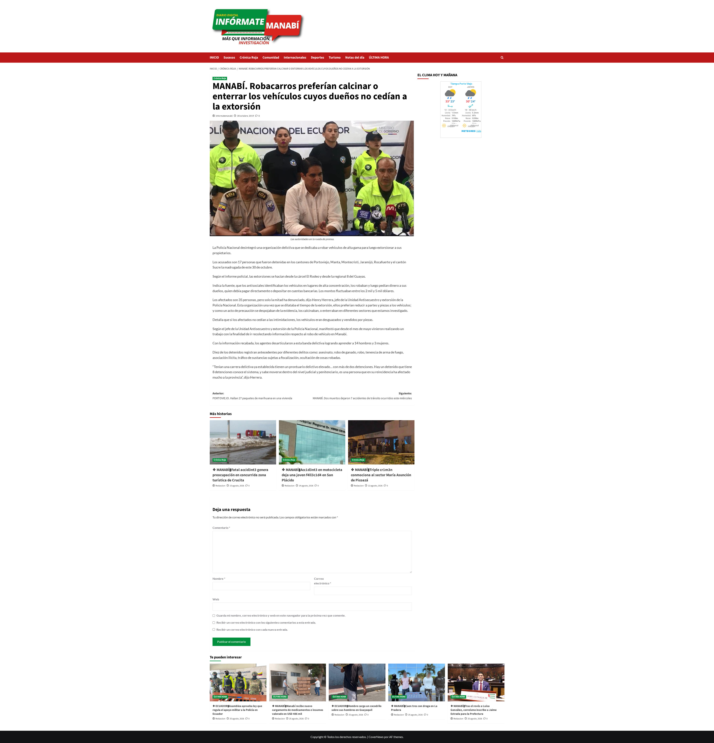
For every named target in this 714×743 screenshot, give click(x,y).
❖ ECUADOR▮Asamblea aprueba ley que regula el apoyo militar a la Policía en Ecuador (237, 710)
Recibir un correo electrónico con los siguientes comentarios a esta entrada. (266, 622)
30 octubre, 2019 (245, 115)
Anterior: (252, 395)
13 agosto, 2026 (375, 485)
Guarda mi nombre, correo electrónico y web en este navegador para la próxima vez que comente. (280, 615)
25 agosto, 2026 (237, 718)
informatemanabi (224, 115)
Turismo (335, 57)
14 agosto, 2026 (306, 485)
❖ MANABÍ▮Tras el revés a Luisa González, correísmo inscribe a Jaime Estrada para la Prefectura (474, 710)
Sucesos (229, 57)
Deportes (317, 57)
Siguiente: (362, 395)
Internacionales (295, 57)
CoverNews (376, 737)
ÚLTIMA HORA (379, 57)
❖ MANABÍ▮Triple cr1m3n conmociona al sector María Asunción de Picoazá (381, 475)
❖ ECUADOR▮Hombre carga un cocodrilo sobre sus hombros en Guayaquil (356, 708)
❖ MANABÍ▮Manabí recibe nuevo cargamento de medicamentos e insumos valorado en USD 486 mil (297, 710)
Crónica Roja (249, 57)
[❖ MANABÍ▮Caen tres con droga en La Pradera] (416, 682)
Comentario (221, 527)
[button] (502, 57)
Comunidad (271, 57)
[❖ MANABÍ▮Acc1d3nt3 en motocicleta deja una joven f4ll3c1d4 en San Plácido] (312, 442)
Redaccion (220, 485)
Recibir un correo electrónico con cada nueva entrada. (252, 629)
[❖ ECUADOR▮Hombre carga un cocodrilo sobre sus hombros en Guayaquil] (357, 682)
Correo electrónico (322, 581)
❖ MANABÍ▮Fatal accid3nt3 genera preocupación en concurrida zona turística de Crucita (240, 475)
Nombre (219, 578)
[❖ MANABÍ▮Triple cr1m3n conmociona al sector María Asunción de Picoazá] (381, 442)
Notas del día (354, 57)
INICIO (214, 57)
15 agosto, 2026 (237, 485)
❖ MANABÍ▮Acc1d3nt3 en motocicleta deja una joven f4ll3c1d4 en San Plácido (312, 475)
